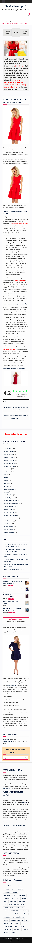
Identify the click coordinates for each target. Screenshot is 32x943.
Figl (18, 898)
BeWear (13, 889)
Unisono (6, 932)
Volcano (13, 932)
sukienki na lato (8, 524)
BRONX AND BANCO (9, 895)
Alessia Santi (7, 886)
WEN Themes (20, 940)
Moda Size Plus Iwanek (17, 920)
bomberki (6, 480)
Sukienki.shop (7, 929)
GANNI (5, 901)
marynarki (6, 483)
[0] (28, 16)
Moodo (6, 923)
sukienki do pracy (8, 454)
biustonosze (7, 472)
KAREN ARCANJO (19, 904)
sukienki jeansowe (9, 451)
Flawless (24, 898)
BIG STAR (20, 889)
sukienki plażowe (8, 449)
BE (20, 886)
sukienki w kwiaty (8, 509)
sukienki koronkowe (9, 460)
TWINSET (25, 929)
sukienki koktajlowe (9, 457)
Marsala (6, 920)
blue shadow (7, 892)
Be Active (6, 889)
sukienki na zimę (8, 529)
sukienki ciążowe (8, 495)
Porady (6, 401)
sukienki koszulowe (9, 512)
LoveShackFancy (8, 914)
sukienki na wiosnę (9, 521)
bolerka (6, 477)
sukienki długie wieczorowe (11, 503)
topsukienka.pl (6, 788)
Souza (15, 926)
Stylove (22, 926)
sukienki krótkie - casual (10, 500)
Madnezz (17, 914)
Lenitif (5, 911)
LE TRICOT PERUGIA (15, 911)
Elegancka (25, 802)
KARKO (6, 907)
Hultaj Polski (22, 901)
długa (15, 802)
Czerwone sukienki (9, 349)
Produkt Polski (8, 926)
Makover (25, 914)
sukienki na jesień (8, 526)
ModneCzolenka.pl (7, 741)
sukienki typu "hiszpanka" (10, 515)
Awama (15, 886)
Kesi (17, 907)
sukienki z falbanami (9, 466)
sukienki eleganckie (9, 498)
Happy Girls (13, 901)
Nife (11, 923)
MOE (27, 920)
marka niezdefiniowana (18, 917)
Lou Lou (25, 911)
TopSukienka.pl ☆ (16, 6)
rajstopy (6, 486)
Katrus (12, 907)
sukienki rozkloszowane (10, 518)
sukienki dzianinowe (9, 463)
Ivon (5, 904)
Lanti (22, 907)
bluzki (5, 474)
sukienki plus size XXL (10, 506)
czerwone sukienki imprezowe (19, 223)
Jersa (10, 904)
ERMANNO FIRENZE (9, 898)
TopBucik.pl (6, 739)
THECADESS (17, 929)
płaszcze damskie (9, 489)
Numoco (17, 923)
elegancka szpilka (20, 280)
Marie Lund (7, 917)
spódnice (6, 492)
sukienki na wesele (9, 532)
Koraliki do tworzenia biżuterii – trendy (14, 569)
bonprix (15, 892)
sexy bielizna (7, 469)
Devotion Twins (21, 895)
